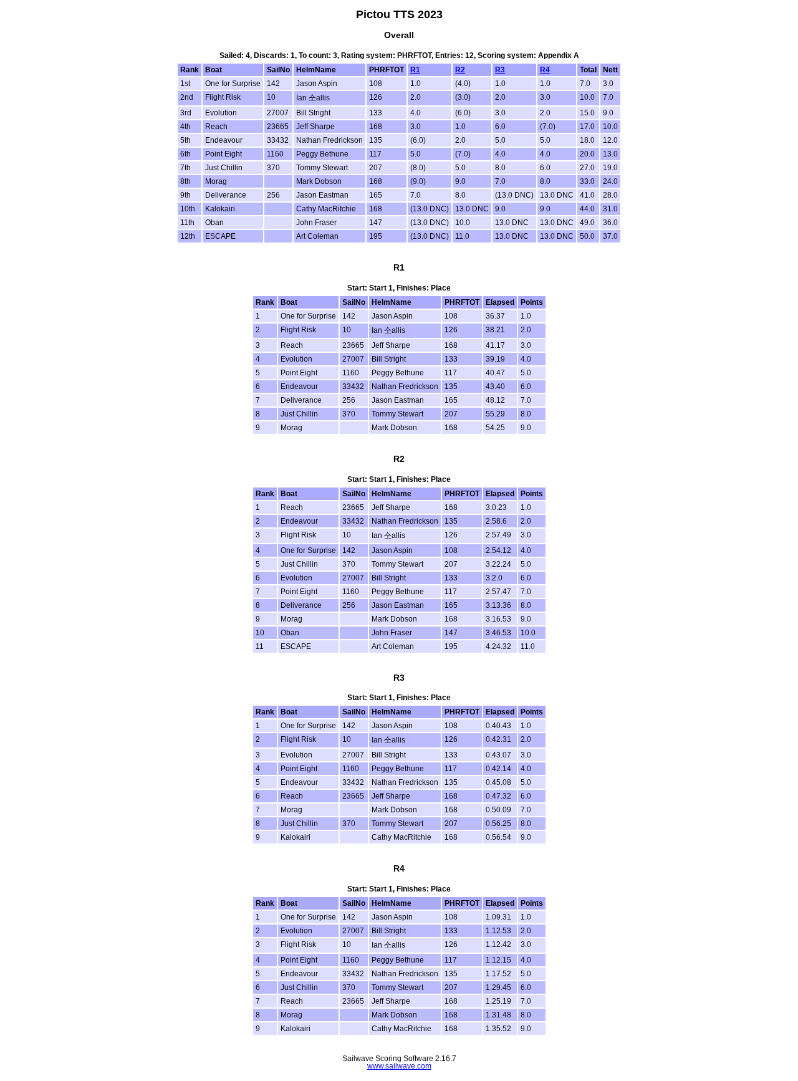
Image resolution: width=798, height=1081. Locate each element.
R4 (545, 70)
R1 (415, 70)
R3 (500, 70)
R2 (460, 70)
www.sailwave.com (399, 1066)
